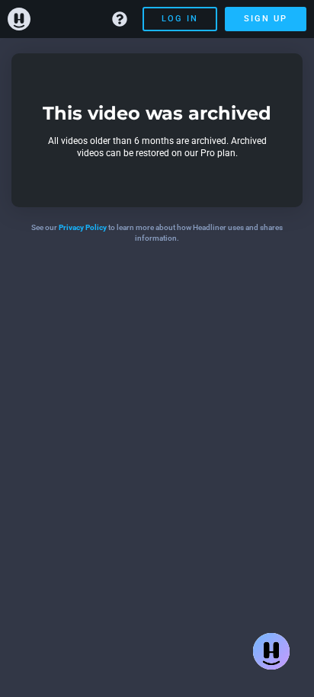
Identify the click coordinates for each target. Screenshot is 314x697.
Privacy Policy (83, 227)
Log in (180, 19)
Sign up (265, 19)
